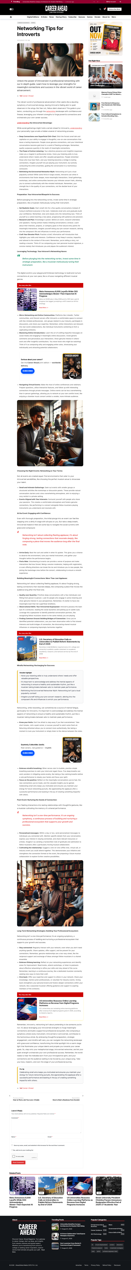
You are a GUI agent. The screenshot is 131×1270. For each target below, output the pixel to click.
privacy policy (70, 630)
